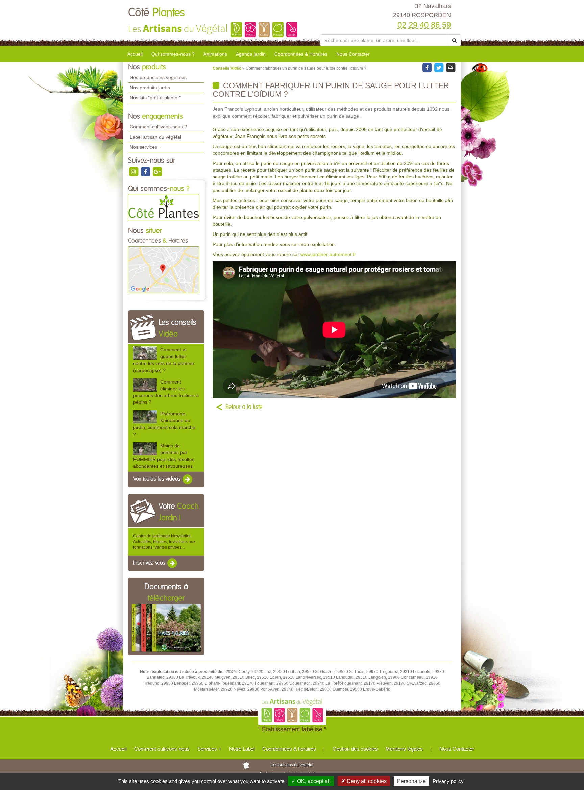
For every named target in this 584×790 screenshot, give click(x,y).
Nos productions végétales (158, 77)
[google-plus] (157, 171)
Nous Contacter (353, 54)
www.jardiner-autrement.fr (328, 254)
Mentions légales (404, 749)
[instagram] (134, 171)
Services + (209, 749)
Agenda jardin (251, 54)
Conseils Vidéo (227, 68)
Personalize (411, 781)
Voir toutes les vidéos (157, 479)
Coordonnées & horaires (289, 749)
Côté (156, 13)
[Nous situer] (163, 269)
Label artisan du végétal (155, 137)
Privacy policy (448, 781)
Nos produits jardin (150, 87)
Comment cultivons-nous (162, 749)
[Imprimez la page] (450, 67)
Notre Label (241, 749)
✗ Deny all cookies (364, 781)
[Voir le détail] (145, 353)
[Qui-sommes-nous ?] (163, 207)
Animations (215, 54)
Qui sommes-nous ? (173, 54)
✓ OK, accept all (311, 781)
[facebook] (146, 171)
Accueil (135, 54)
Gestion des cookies (355, 749)
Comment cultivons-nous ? (158, 126)
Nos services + (145, 147)
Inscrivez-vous (150, 563)
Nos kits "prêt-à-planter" (155, 97)
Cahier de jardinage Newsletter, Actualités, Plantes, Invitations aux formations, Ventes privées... (164, 542)
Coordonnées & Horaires (300, 54)
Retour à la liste (244, 407)
